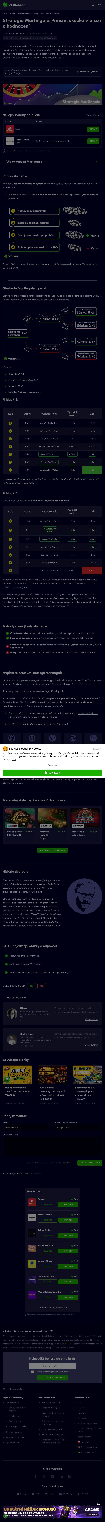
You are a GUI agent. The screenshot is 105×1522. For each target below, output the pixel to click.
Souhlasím (54, 773)
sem (14, 759)
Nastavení (52, 765)
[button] (97, 748)
